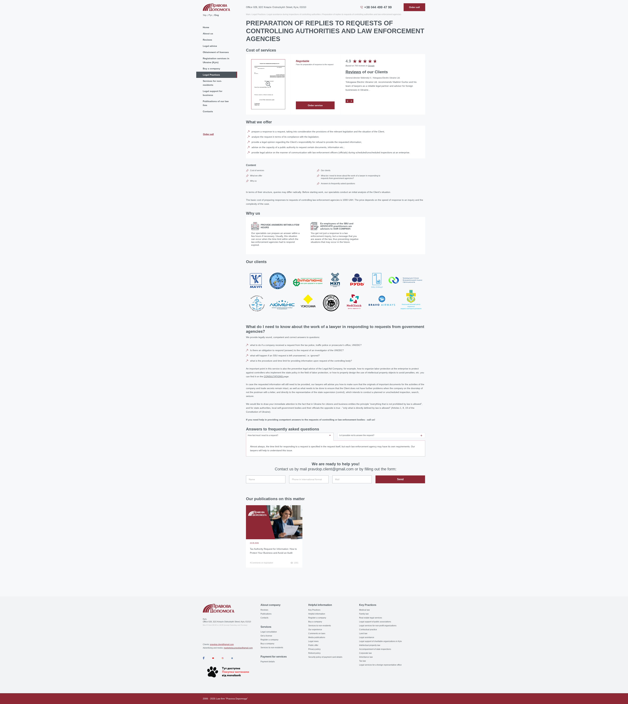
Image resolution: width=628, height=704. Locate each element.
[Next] (351, 101)
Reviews (207, 39)
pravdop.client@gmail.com (222, 644)
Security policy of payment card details (325, 657)
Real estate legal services (370, 618)
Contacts (208, 111)
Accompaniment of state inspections (375, 649)
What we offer (256, 176)
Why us (253, 181)
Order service (315, 105)
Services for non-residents (212, 83)
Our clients (325, 170)
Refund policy (314, 653)
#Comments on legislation (261, 563)
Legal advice (210, 46)
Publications (266, 614)
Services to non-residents (272, 647)
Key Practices (314, 610)
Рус (210, 15)
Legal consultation (269, 632)
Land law (363, 633)
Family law (364, 614)
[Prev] (347, 101)
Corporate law (365, 653)
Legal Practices (211, 74)
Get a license (266, 636)
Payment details (268, 661)
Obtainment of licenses (216, 52)
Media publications (316, 637)
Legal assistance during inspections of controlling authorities (294, 14)
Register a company (269, 640)
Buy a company (211, 68)
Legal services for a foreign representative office (380, 665)
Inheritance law (366, 657)
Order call (208, 134)
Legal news (313, 641)
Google (371, 66)
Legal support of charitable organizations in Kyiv (380, 641)
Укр (204, 15)
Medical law (364, 610)
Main (248, 14)
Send (400, 479)
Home (206, 27)
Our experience (315, 629)
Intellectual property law (369, 645)
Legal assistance (366, 637)
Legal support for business (212, 93)
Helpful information (316, 614)
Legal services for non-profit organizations (377, 625)
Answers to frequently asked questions (338, 183)
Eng (216, 15)
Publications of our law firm (216, 103)
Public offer (313, 645)
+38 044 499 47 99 (378, 7)
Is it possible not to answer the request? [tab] (356, 435)
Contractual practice (368, 629)
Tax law (362, 661)
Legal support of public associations (375, 622)
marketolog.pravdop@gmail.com (238, 648)
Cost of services (257, 170)
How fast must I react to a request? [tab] (263, 435)
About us (208, 33)
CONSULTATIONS (273, 376)
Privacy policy (314, 649)
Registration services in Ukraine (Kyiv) (216, 60)
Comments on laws (316, 633)
